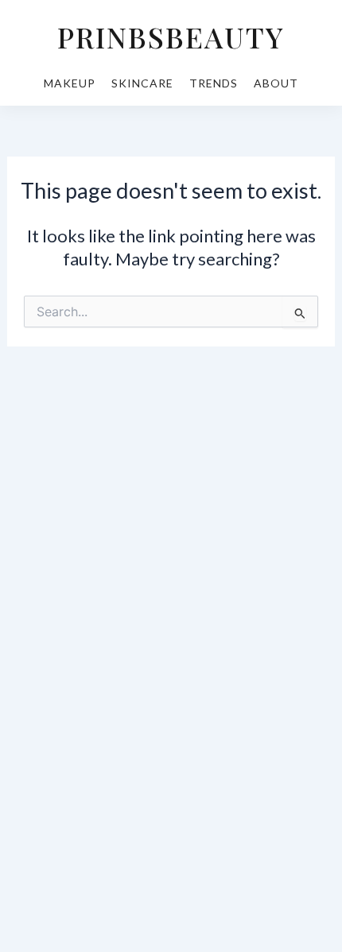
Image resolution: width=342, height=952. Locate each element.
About (276, 83)
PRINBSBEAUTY (171, 36)
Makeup (69, 83)
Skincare (142, 83)
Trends (213, 83)
